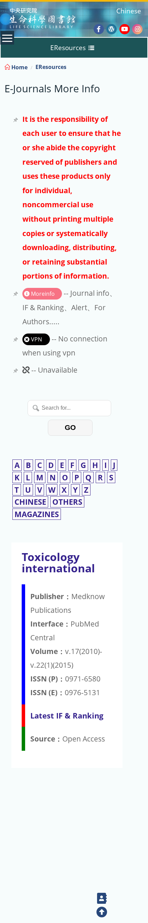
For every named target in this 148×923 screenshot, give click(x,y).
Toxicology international (58, 562)
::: (142, 66)
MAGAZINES (36, 514)
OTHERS (67, 501)
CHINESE (30, 501)
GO (70, 427)
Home (19, 67)
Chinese (128, 10)
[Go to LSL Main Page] (51, 19)
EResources (50, 67)
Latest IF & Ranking (66, 715)
